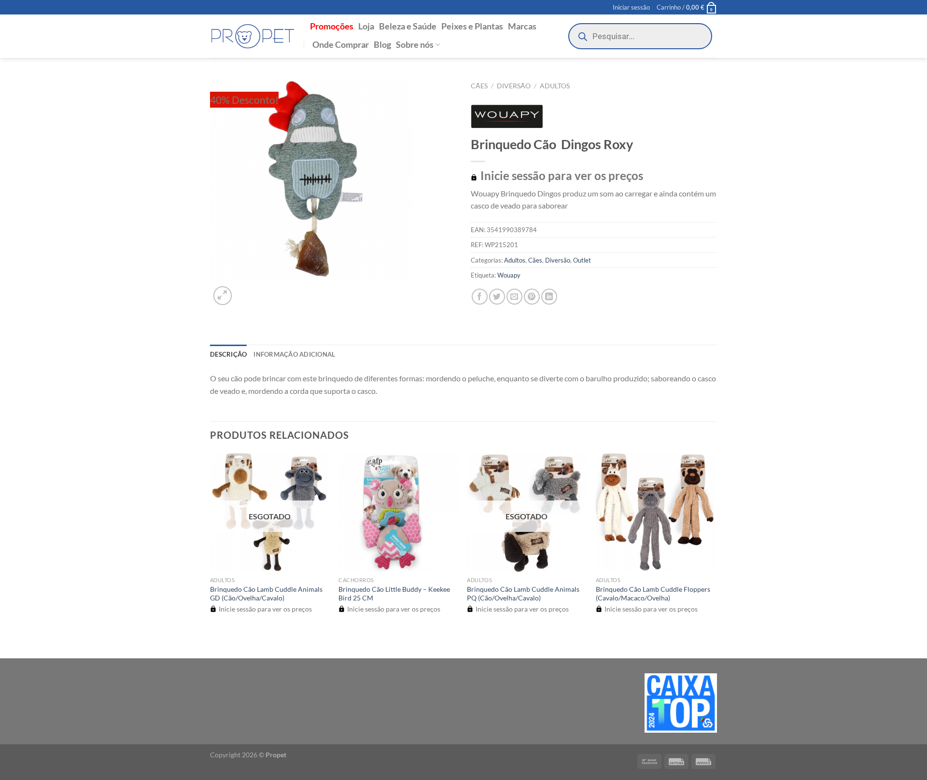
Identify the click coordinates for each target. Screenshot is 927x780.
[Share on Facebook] (480, 297)
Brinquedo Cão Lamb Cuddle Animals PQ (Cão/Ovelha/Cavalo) (523, 593)
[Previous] (214, 641)
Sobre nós (415, 45)
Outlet (582, 260)
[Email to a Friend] (514, 297)
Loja (366, 26)
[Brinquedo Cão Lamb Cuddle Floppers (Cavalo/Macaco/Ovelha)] (655, 512)
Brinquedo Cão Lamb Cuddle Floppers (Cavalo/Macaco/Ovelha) (653, 593)
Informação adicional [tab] (294, 354)
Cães (479, 86)
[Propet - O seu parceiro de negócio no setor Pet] (252, 36)
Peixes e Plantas (472, 26)
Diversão (514, 86)
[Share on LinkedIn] (549, 297)
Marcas (522, 26)
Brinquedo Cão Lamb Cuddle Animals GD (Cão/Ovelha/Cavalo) (266, 593)
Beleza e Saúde (407, 26)
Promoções (331, 26)
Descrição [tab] (228, 354)
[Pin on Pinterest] (532, 297)
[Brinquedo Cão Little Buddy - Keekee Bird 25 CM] (398, 512)
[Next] (246, 290)
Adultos (555, 86)
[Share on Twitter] (497, 297)
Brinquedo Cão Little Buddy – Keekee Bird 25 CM (394, 593)
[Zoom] (222, 295)
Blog (382, 45)
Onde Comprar (340, 45)
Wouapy (508, 275)
